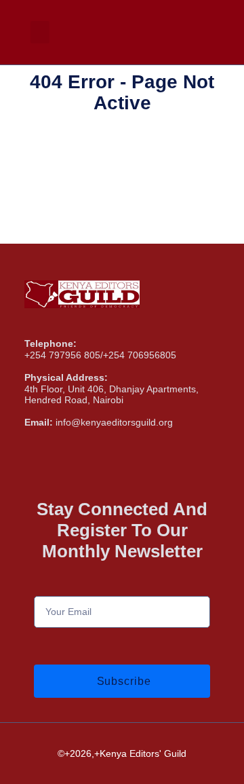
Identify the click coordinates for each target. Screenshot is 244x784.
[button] (39, 32)
